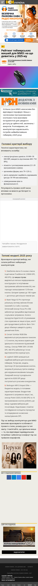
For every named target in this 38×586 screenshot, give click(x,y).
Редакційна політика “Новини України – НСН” (19, 573)
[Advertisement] (19, 221)
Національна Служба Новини (22, 60)
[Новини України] (15, 2)
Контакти (30, 566)
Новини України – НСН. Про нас (19, 570)
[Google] (19, 477)
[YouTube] (24, 477)
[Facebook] (9, 477)
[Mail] (29, 477)
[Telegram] (14, 477)
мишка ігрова (20, 277)
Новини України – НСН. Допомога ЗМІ (15, 566)
